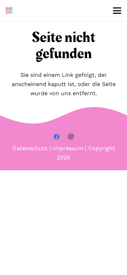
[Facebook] (56, 137)
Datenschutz (30, 148)
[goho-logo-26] (9, 10)
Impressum (68, 148)
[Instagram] (71, 137)
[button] (117, 10)
